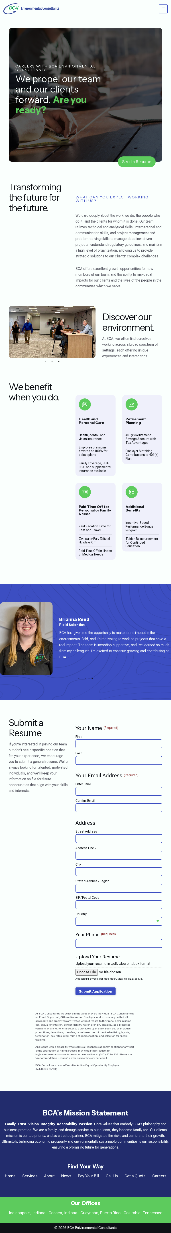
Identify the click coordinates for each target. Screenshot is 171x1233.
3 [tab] (59, 361)
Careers (159, 1176)
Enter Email (83, 784)
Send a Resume (136, 161)
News (66, 1176)
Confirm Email (85, 800)
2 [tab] (52, 361)
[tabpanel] (52, 332)
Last (78, 753)
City (78, 864)
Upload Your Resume (97, 957)
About (49, 1176)
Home (10, 1176)
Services (29, 1176)
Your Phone (95, 934)
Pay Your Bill (88, 1176)
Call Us (112, 1176)
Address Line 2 (85, 848)
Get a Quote (135, 1176)
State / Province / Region (92, 881)
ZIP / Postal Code (87, 897)
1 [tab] (45, 361)
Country (81, 914)
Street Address (86, 831)
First (78, 736)
